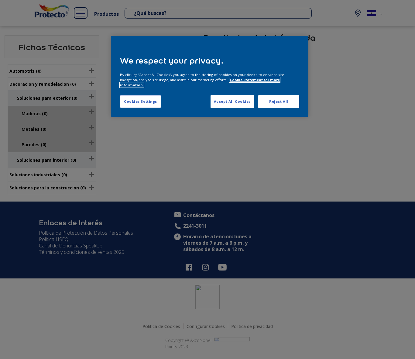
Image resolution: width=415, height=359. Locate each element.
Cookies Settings (140, 101)
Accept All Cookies (232, 101)
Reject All (278, 101)
